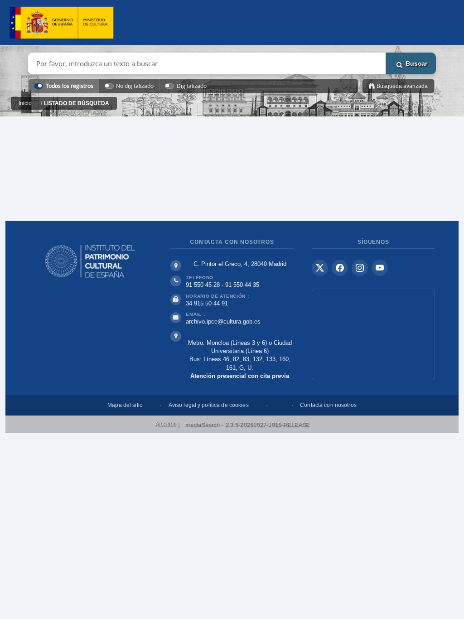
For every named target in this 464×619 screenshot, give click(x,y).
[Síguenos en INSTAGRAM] (360, 268)
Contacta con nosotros (328, 405)
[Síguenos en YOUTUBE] (380, 268)
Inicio (25, 103)
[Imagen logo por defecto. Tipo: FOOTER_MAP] (373, 334)
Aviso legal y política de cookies (209, 405)
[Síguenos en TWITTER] (320, 268)
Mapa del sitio (125, 405)
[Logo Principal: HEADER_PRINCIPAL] (61, 23)
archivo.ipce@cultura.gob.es (223, 321)
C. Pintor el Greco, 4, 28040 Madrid (239, 264)
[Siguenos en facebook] (340, 268)
